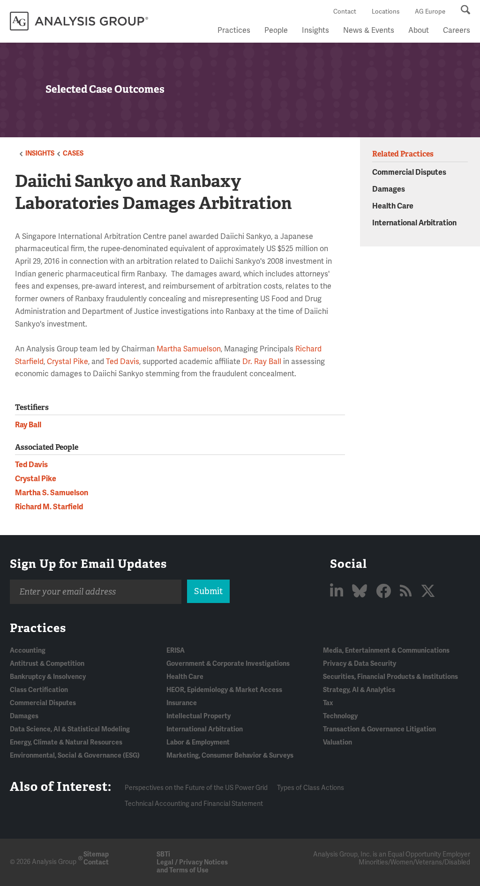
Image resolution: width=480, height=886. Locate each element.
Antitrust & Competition (47, 664)
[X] (427, 591)
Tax (328, 703)
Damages (388, 189)
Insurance (181, 703)
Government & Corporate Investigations (228, 664)
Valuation (337, 742)
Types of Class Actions (310, 788)
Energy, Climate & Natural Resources (66, 742)
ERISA (175, 651)
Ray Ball (28, 425)
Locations (385, 11)
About (418, 30)
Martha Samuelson (189, 349)
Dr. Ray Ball (261, 361)
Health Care (392, 206)
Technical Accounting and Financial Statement (194, 804)
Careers (456, 30)
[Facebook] (385, 591)
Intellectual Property (198, 716)
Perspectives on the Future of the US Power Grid (196, 788)
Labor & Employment (198, 742)
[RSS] (407, 591)
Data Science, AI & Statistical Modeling (70, 729)
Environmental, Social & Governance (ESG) (75, 755)
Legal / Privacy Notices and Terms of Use (192, 866)
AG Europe (430, 11)
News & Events (368, 30)
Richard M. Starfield (49, 507)
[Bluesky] (361, 591)
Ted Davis (122, 361)
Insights (315, 30)
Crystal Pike (67, 361)
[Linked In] (338, 591)
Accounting (27, 651)
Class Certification (39, 690)
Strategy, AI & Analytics (359, 690)
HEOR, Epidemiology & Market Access (224, 690)
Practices (234, 30)
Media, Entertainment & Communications (386, 651)
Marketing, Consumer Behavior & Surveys (229, 755)
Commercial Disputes (409, 172)
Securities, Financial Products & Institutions (390, 677)
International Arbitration (414, 223)
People (276, 30)
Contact (344, 11)
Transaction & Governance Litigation (379, 729)
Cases (73, 153)
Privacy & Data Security (359, 664)
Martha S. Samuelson (51, 493)
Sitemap (96, 854)
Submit (208, 591)
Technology (340, 716)
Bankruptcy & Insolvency (48, 677)
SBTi (163, 854)
